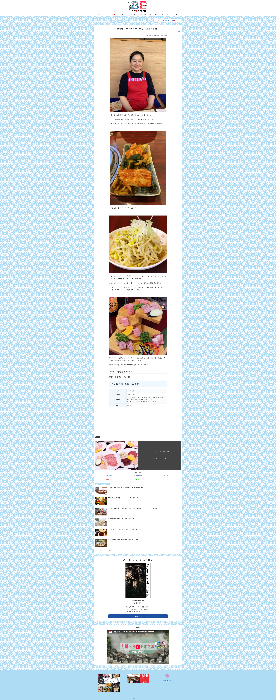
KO (172, 20)
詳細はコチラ (138, 616)
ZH (177, 20)
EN (161, 20)
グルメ (98, 436)
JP (166, 20)
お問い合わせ (167, 680)
